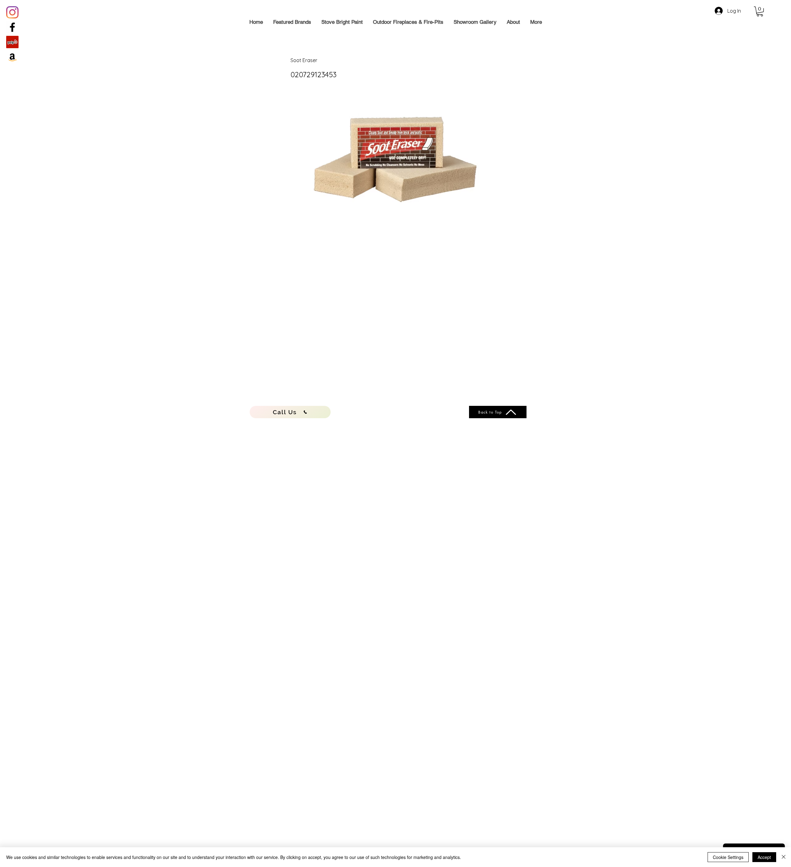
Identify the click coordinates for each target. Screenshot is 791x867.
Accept (764, 857)
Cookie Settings (728, 857)
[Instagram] (12, 12)
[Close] (783, 857)
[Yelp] (12, 42)
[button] (760, 11)
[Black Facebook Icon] (12, 27)
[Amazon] (12, 57)
